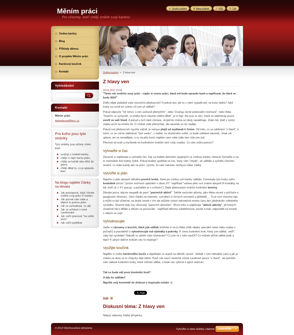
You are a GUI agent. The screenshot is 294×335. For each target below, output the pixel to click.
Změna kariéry (111, 72)
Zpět (105, 298)
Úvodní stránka (179, 8)
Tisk (234, 8)
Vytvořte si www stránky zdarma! (195, 328)
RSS (221, 8)
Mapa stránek (202, 8)
